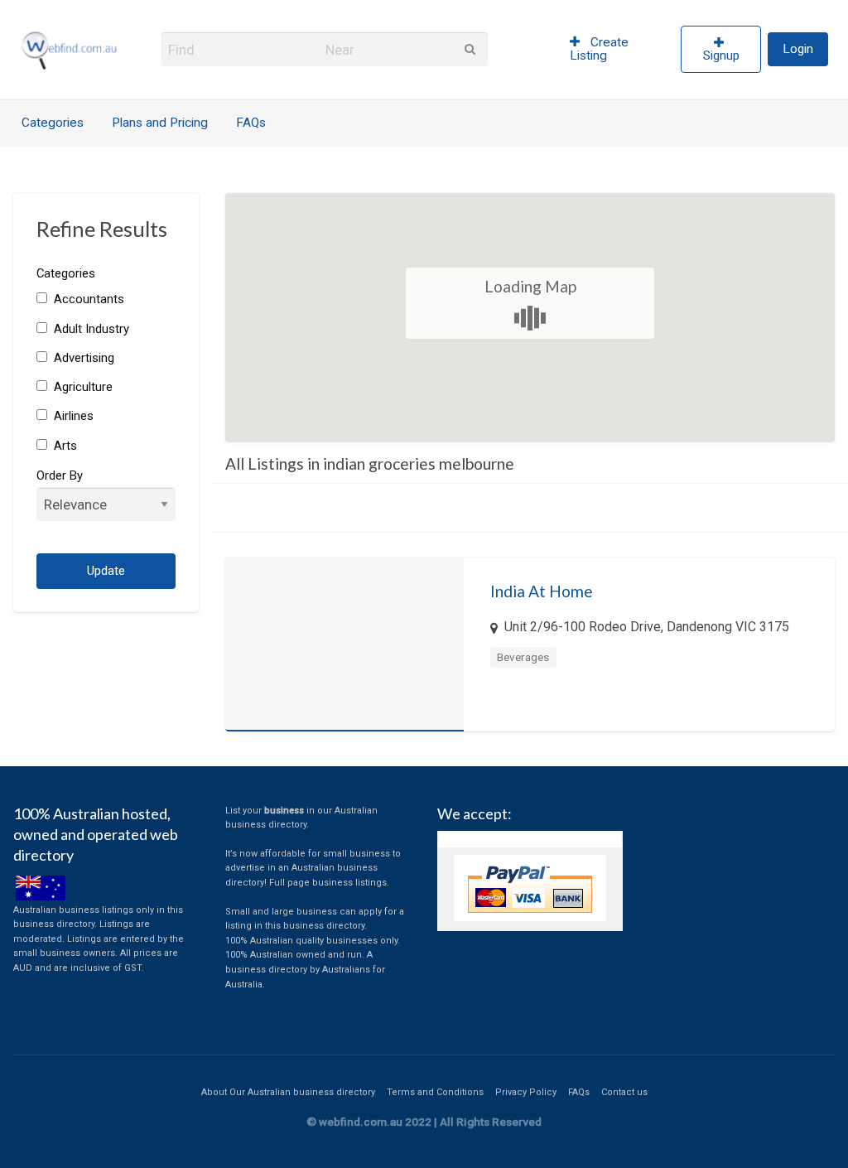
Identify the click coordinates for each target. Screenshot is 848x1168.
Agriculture (82, 386)
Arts (64, 445)
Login (798, 48)
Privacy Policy (525, 1092)
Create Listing (599, 49)
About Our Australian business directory (288, 1092)
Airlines (72, 415)
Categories (53, 122)
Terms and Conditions (435, 1092)
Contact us (624, 1092)
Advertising (82, 357)
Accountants (87, 299)
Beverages (523, 657)
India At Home (541, 591)
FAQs (251, 122)
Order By (59, 475)
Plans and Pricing (160, 122)
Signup (721, 55)
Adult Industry (90, 328)
